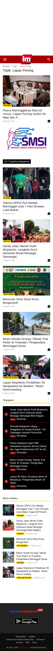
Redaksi (32, 636)
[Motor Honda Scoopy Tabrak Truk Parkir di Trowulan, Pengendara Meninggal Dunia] (26, 323)
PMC (28, 642)
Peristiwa (7, 198)
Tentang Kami (21, 636)
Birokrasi (7, 241)
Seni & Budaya (9, 294)
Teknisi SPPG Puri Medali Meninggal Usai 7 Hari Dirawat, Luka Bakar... (24, 206)
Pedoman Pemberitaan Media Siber (20, 639)
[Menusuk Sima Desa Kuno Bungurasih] (26, 280)
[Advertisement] (26, 27)
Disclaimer (40, 639)
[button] (4, 59)
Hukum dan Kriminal (11, 378)
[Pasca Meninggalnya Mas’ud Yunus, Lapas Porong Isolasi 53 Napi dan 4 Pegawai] (26, 91)
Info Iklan (19, 642)
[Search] (49, 59)
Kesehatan (7, 105)
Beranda (6, 66)
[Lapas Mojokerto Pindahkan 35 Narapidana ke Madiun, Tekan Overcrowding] (26, 367)
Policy (34, 642)
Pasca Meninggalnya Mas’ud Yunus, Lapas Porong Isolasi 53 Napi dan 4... (24, 114)
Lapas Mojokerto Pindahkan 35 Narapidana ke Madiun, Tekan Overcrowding (24, 386)
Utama (13, 419)
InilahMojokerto (24, 647)
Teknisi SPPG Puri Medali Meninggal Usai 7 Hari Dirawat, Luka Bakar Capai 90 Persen (32, 508)
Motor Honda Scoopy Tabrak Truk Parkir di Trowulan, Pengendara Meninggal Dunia (25, 342)
